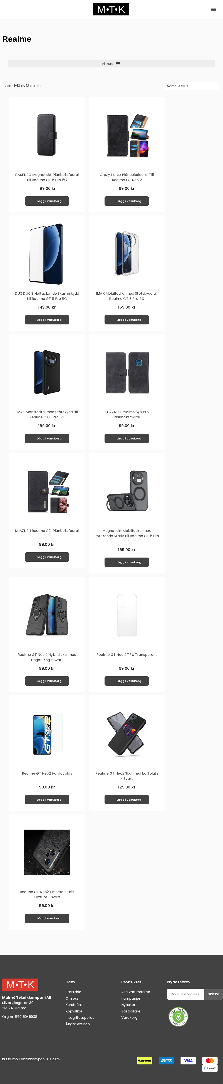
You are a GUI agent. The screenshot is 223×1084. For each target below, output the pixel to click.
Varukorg (129, 1017)
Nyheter (128, 1004)
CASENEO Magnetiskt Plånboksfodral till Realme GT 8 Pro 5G (47, 177)
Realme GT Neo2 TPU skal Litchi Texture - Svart (47, 894)
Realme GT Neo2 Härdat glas (47, 773)
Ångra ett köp (78, 1024)
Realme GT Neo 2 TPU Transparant (126, 654)
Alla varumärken (135, 991)
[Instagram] (19, 1034)
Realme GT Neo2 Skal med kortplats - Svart (126, 776)
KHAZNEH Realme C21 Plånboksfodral (47, 530)
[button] (9, 9)
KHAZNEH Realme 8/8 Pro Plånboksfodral (127, 414)
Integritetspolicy (80, 1017)
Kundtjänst (75, 1004)
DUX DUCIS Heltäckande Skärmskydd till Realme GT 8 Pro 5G (47, 296)
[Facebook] (7, 1034)
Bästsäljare (131, 1011)
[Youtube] (31, 1034)
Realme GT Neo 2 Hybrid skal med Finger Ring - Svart (47, 657)
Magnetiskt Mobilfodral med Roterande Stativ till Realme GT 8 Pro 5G (127, 536)
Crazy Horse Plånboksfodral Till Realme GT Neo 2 (127, 177)
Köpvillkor (74, 1011)
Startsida (73, 991)
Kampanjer (130, 998)
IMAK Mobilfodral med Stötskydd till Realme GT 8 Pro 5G (126, 296)
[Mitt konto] (199, 9)
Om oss (72, 998)
